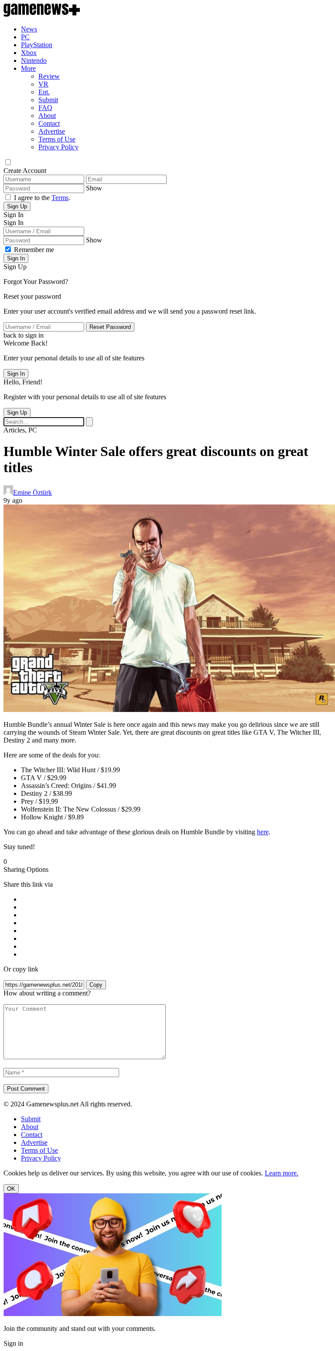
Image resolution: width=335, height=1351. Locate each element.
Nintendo (34, 60)
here (263, 832)
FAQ (45, 107)
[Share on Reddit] (176, 923)
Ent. (44, 92)
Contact (49, 123)
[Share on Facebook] (176, 899)
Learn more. (281, 1173)
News (29, 29)
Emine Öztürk (32, 492)
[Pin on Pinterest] (176, 939)
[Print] (176, 954)
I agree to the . (42, 197)
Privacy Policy (58, 147)
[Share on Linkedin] (176, 946)
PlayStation (36, 44)
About (47, 115)
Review (49, 76)
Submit (48, 100)
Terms (59, 197)
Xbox (29, 52)
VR (43, 84)
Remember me (34, 249)
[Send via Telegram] (176, 931)
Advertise (51, 131)
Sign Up (17, 206)
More (28, 68)
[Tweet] (176, 915)
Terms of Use (56, 139)
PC (25, 37)
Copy (96, 984)
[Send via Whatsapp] (176, 907)
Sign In (16, 258)
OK (11, 1188)
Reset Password (110, 327)
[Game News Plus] (41, 14)
